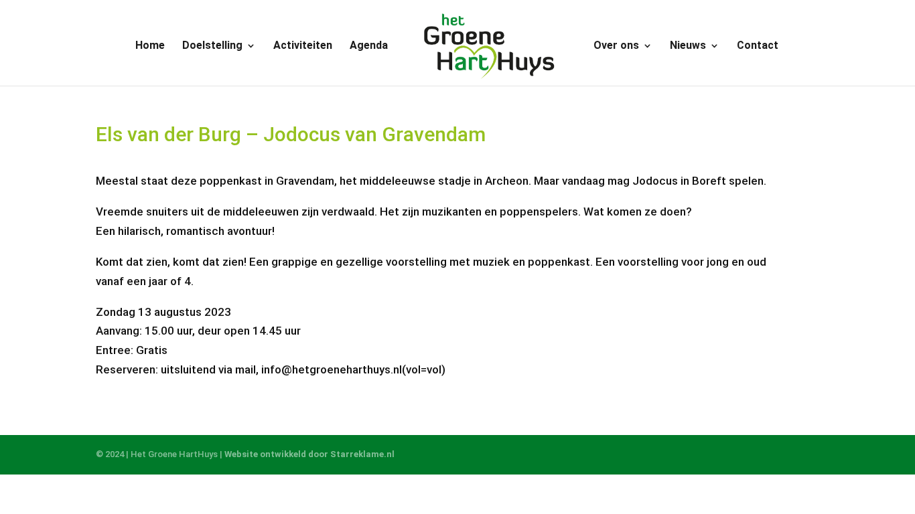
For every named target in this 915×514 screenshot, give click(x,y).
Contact (757, 46)
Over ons (616, 46)
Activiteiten (302, 46)
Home (150, 46)
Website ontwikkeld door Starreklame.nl (309, 454)
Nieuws (688, 46)
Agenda (369, 46)
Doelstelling (212, 46)
